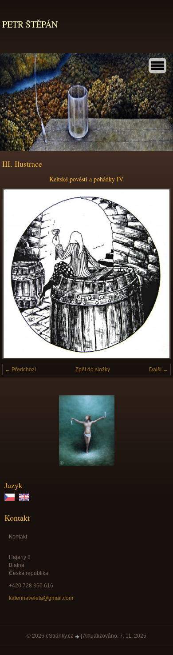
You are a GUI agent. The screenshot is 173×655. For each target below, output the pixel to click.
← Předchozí (20, 369)
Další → (158, 369)
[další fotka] (156, 273)
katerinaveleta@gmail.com (41, 598)
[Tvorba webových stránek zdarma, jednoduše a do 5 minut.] (78, 637)
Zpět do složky (92, 369)
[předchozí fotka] (17, 273)
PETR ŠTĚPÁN (30, 24)
